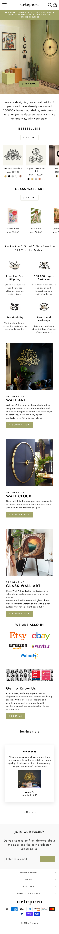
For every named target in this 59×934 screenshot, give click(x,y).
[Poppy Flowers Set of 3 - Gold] (32, 179)
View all (29, 137)
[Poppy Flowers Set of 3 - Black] (28, 179)
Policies (28, 886)
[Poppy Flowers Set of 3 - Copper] (40, 179)
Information (28, 872)
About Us (15, 716)
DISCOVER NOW (19, 424)
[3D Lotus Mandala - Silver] (13, 176)
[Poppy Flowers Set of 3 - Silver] (36, 179)
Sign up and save (28, 893)
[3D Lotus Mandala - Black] (9, 176)
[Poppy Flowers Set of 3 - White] (43, 179)
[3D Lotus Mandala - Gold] (5, 176)
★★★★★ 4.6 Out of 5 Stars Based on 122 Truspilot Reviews (29, 248)
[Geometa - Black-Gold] (57, 176)
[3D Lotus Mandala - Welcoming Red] (20, 176)
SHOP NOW (29, 83)
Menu (28, 879)
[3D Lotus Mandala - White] (16, 176)
